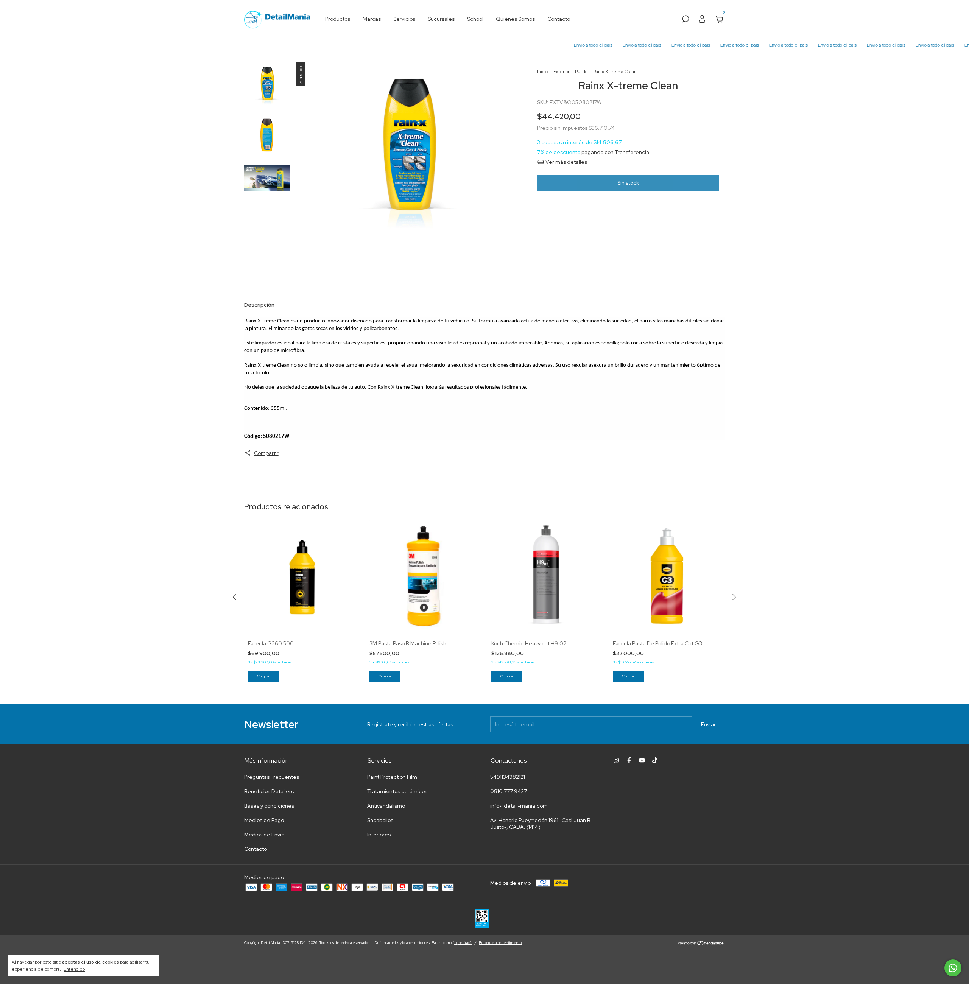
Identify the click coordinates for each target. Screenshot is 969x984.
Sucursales (441, 19)
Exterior (561, 72)
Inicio (542, 72)
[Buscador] (685, 20)
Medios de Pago (264, 820)
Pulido (581, 72)
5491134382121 (507, 777)
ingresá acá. (463, 942)
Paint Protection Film (392, 777)
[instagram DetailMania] (616, 760)
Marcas (372, 19)
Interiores (379, 834)
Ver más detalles (565, 162)
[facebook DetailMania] (629, 760)
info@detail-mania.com (519, 805)
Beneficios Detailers (269, 791)
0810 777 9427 (508, 791)
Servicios (404, 19)
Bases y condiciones (269, 805)
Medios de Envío (264, 834)
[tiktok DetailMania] (655, 760)
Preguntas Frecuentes (271, 777)
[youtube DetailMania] (642, 760)
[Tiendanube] (701, 943)
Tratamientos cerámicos (397, 791)
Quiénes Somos (515, 19)
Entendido (74, 969)
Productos (337, 19)
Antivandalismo (386, 805)
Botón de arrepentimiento (500, 942)
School (475, 19)
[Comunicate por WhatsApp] (952, 967)
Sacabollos (380, 820)
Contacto (558, 19)
